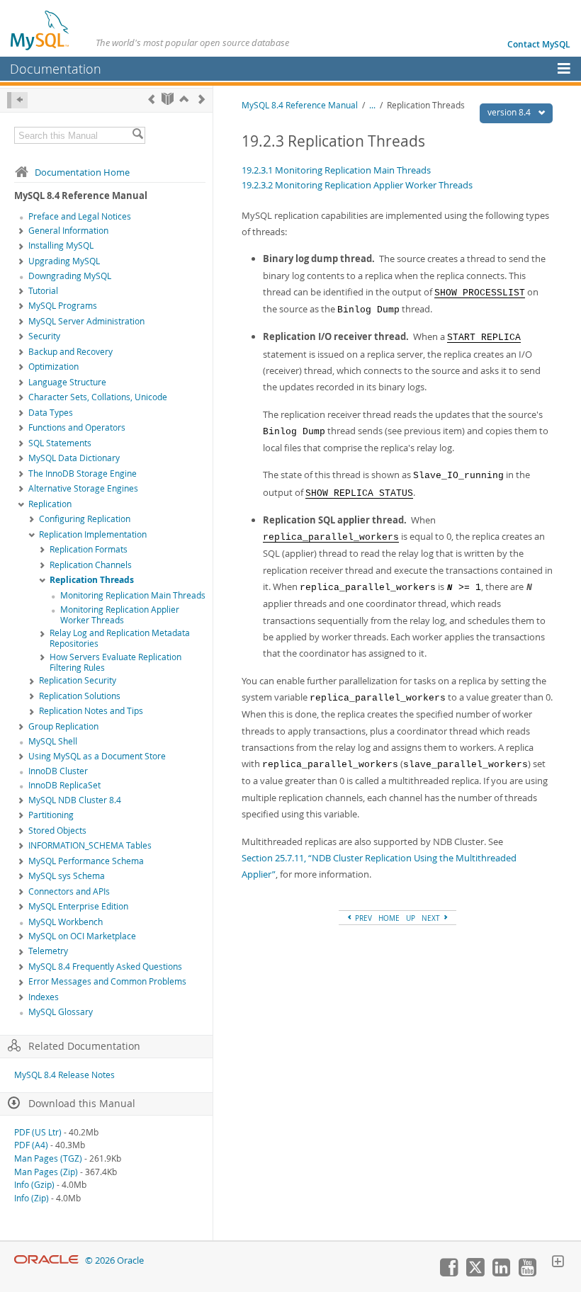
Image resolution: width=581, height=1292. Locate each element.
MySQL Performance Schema (86, 861)
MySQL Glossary (60, 1012)
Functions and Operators (76, 427)
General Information (68, 231)
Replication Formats (89, 549)
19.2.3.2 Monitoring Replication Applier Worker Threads (357, 184)
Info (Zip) (31, 1198)
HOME (389, 918)
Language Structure (67, 382)
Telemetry (48, 951)
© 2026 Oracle (114, 1260)
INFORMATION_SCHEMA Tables (90, 845)
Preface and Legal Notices (79, 216)
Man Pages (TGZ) (48, 1158)
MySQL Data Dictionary (74, 458)
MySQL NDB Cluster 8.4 (74, 800)
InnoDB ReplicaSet (64, 785)
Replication (50, 504)
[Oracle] (46, 1260)
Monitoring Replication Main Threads (132, 595)
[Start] (168, 99)
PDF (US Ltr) (38, 1132)
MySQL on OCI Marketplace (82, 936)
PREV (362, 918)
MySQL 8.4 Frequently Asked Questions (105, 966)
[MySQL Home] (40, 29)
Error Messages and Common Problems (107, 981)
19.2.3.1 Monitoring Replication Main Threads (336, 170)
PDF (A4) (31, 1145)
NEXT (432, 918)
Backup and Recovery (70, 352)
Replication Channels (91, 565)
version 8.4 (510, 112)
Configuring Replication (84, 519)
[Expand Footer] (557, 1263)
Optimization (53, 367)
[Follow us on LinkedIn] (501, 1272)
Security (44, 336)
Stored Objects (57, 830)
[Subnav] (21, 231)
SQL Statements (59, 443)
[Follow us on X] (474, 1272)
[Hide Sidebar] (17, 100)
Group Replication (63, 726)
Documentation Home (82, 172)
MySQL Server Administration (86, 321)
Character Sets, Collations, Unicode (97, 397)
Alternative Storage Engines (83, 488)
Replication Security (77, 680)
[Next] (201, 99)
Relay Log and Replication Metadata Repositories (120, 638)
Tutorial (43, 291)
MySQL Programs (62, 306)
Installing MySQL (61, 245)
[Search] (137, 135)
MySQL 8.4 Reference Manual (300, 105)
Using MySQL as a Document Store (97, 756)
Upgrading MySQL (64, 261)
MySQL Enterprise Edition (78, 906)
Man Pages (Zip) (46, 1172)
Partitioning (51, 815)
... (372, 105)
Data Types (50, 413)
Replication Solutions (79, 696)
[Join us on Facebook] (448, 1272)
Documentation (55, 68)
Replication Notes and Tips (91, 711)
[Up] (183, 99)
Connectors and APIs (69, 891)
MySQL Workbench (65, 922)
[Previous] (151, 99)
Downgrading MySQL (69, 276)
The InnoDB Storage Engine (82, 474)
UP (410, 918)
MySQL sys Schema (66, 876)
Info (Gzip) (34, 1184)
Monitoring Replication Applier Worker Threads (119, 615)
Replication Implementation (93, 534)
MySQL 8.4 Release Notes (64, 1075)
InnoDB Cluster (58, 771)
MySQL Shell (52, 741)
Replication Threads (92, 580)
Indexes (43, 997)
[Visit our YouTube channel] (527, 1272)
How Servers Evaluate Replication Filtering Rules (115, 662)
